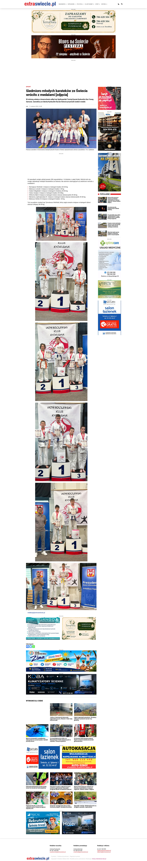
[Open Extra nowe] (75, 4)
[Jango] (43, 628)
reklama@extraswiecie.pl (104, 852)
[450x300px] (43, 823)
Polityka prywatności (63, 856)
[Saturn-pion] (109, 318)
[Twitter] (30, 646)
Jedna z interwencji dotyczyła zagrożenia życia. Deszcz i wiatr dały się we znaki (61, 719)
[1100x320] (61, 684)
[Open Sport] (99, 4)
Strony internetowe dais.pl (99, 859)
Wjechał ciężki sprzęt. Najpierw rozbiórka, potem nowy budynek (113, 233)
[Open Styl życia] (83, 4)
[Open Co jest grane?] (93, 4)
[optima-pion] (109, 259)
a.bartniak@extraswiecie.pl (81, 852)
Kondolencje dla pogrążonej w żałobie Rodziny (113, 208)
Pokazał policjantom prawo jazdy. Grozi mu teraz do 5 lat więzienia (36, 787)
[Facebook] (27, 646)
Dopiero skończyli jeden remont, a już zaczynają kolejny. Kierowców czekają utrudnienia (114, 225)
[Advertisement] (73, 71)
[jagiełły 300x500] (109, 172)
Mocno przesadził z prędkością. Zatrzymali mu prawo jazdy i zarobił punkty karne (37, 740)
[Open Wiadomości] (66, 4)
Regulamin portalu (75, 856)
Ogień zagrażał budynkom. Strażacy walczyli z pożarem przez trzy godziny (85, 719)
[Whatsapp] (33, 646)
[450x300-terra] (79, 628)
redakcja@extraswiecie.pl (36, 613)
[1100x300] (73, 21)
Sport (28, 86)
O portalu (53, 856)
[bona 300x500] (109, 131)
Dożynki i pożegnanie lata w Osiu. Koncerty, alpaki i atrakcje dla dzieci (61, 806)
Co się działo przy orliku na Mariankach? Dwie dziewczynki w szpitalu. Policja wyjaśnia (60, 740)
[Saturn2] (43, 757)
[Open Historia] (106, 4)
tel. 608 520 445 (78, 850)
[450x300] (79, 823)
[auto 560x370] (79, 757)
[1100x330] (61, 661)
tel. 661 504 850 (54, 850)
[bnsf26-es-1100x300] (73, 46)
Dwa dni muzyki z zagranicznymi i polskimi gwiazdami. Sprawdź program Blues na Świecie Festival (60, 788)
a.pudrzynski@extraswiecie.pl (58, 852)
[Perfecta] (109, 289)
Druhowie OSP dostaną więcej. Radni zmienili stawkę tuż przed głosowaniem (84, 740)
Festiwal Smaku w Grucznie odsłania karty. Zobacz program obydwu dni (36, 807)
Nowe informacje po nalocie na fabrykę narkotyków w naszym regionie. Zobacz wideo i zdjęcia (84, 788)
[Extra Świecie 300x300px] (109, 98)
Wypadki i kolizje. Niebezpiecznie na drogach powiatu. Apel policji (85, 806)
